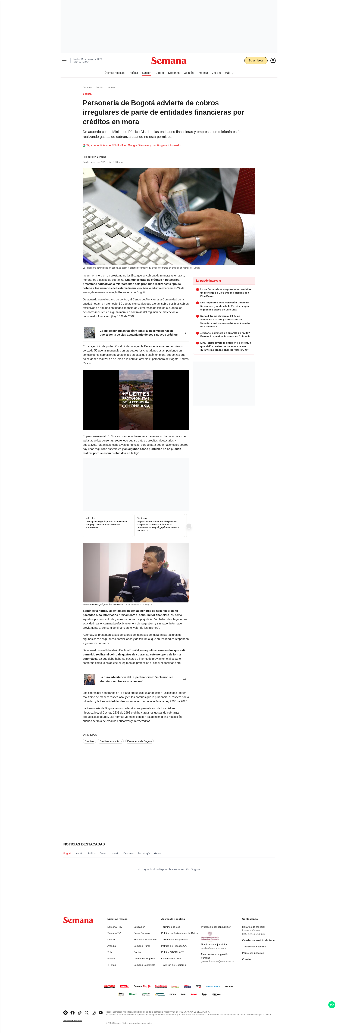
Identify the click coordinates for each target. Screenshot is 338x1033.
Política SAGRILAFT (172, 952)
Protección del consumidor (216, 926)
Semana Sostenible (144, 964)
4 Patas (111, 964)
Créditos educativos (111, 741)
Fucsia (111, 958)
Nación (99, 87)
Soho (110, 952)
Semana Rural (142, 945)
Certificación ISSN (171, 958)
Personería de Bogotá (139, 741)
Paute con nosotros (253, 952)
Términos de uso (170, 926)
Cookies (246, 959)
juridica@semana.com (213, 948)
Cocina (137, 952)
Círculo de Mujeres (144, 958)
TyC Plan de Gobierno (173, 964)
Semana (87, 87)
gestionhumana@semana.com (218, 961)
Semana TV (114, 933)
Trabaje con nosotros (254, 946)
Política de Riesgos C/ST (175, 945)
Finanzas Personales (145, 939)
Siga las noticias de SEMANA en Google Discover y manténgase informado (133, 145)
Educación (139, 926)
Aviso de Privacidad (76, 1020)
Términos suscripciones (174, 939)
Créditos (89, 741)
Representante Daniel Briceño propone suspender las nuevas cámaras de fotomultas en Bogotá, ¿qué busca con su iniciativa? (158, 526)
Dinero (111, 939)
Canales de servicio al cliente (258, 940)
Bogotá (111, 87)
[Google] (65, 1012)
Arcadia (111, 945)
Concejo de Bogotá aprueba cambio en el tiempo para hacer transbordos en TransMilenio (106, 525)
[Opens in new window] (72, 1012)
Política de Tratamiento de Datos (179, 933)
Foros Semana (142, 933)
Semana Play (114, 926)
